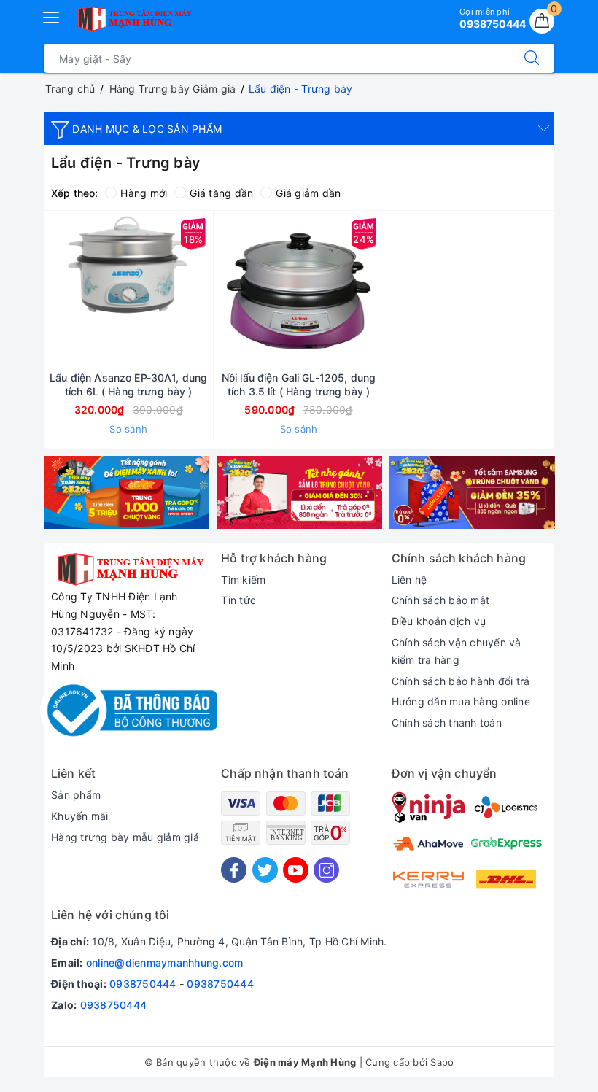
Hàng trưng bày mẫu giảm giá (125, 837)
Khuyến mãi (80, 816)
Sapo (442, 1062)
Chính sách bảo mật (441, 600)
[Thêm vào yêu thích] (91, 291)
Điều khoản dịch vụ (439, 621)
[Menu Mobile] (52, 15)
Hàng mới (143, 193)
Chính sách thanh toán (447, 722)
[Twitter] (265, 870)
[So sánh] (196, 291)
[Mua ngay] (59, 291)
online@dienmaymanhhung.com (165, 962)
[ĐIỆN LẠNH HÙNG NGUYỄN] (133, 19)
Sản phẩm (76, 795)
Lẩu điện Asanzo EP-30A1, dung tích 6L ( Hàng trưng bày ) (128, 384)
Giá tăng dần (221, 193)
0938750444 (142, 983)
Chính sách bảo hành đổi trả (461, 681)
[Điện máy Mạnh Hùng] (126, 492)
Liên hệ (409, 579)
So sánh (128, 429)
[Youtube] (295, 870)
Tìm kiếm (243, 579)
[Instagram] (326, 870)
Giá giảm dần (308, 193)
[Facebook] (233, 870)
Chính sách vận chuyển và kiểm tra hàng (456, 651)
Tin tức (238, 600)
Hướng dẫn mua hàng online (461, 701)
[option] (126, 492)
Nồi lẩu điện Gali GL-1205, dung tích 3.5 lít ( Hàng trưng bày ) (299, 384)
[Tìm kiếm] (531, 58)
